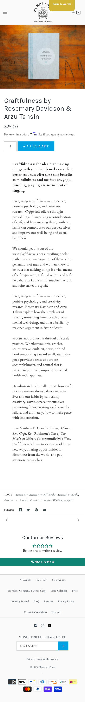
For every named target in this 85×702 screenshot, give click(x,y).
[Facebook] (35, 625)
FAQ (36, 601)
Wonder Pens (46, 667)
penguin (68, 500)
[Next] (78, 519)
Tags (8, 495)
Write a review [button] (42, 562)
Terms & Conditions (35, 612)
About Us (25, 580)
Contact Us (58, 580)
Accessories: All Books (42, 495)
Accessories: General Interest (20, 500)
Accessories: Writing (51, 500)
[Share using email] (44, 509)
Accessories (21, 495)
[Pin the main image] (36, 509)
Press (75, 590)
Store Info (41, 580)
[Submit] (63, 646)
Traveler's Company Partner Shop (26, 590)
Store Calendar (59, 590)
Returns (48, 601)
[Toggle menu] (5, 12)
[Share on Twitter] (28, 509)
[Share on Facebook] (20, 509)
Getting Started (20, 601)
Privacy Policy (66, 601)
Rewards (56, 612)
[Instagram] (42, 625)
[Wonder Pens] (43, 12)
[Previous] (6, 519)
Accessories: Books (67, 495)
